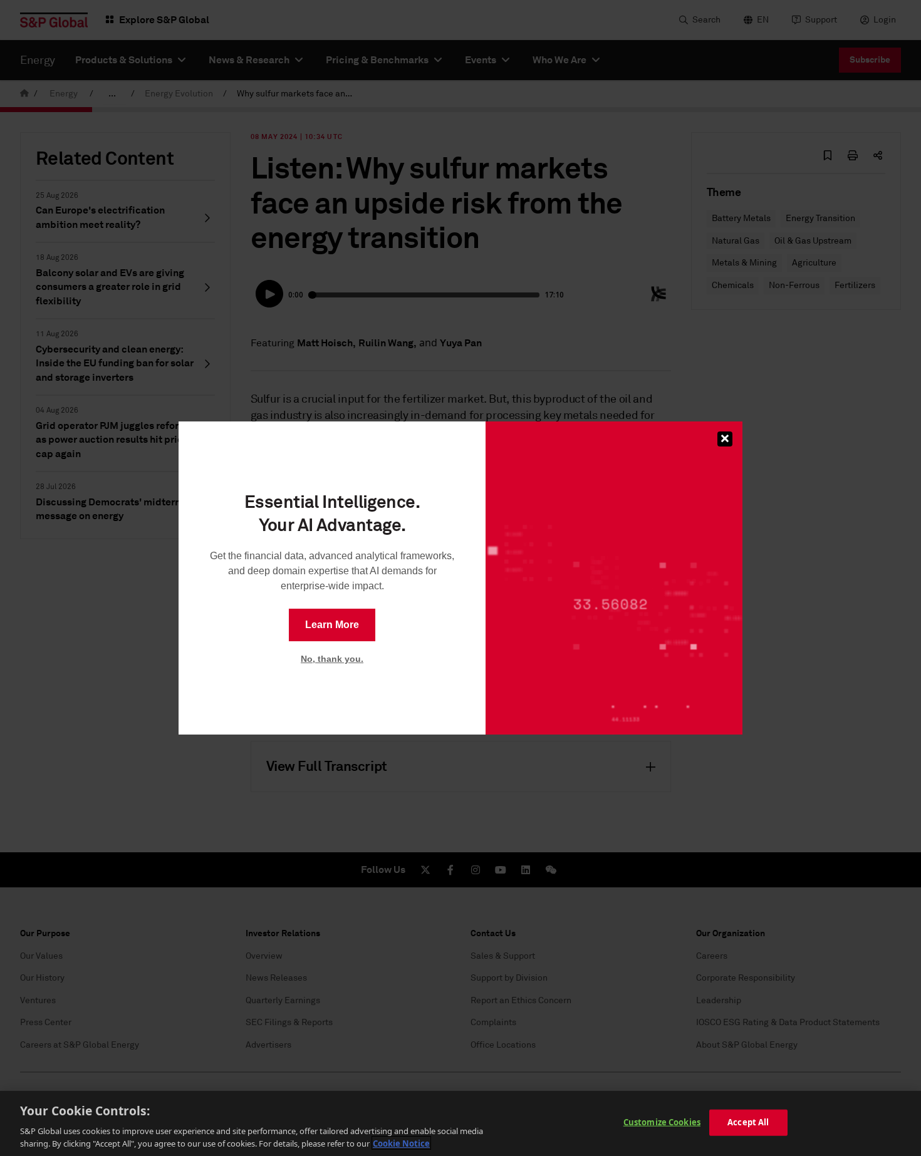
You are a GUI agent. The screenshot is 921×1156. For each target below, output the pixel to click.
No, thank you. (332, 659)
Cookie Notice (401, 1142)
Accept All (748, 1122)
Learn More (332, 624)
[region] (460, 1123)
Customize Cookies (661, 1122)
